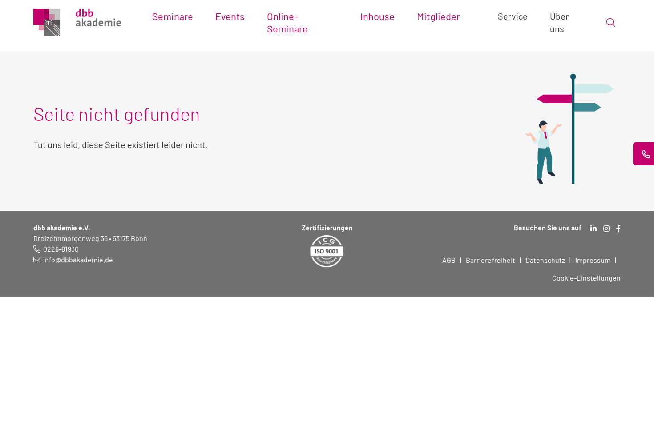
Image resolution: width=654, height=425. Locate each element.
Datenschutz (545, 260)
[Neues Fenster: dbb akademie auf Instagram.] (606, 228)
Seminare (172, 16)
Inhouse (377, 16)
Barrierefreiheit (490, 260)
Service (513, 16)
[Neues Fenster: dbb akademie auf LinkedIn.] (593, 228)
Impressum (592, 260)
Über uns (559, 22)
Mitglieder (438, 16)
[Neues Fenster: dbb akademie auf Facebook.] (618, 228)
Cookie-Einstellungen (586, 277)
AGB (449, 260)
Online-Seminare (287, 22)
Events (230, 16)
